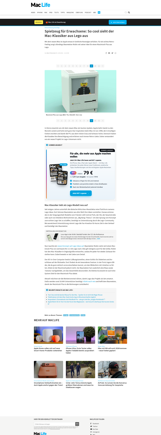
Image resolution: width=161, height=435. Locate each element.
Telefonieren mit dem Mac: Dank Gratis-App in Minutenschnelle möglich (72, 297)
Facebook (96, 423)
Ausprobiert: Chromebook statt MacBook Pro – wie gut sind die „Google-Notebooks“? (76, 299)
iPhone (40, 12)
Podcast (88, 12)
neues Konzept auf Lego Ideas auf (70, 246)
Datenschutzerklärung (55, 428)
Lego (66, 315)
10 (95, 66)
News (33, 12)
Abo (94, 12)
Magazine (70, 12)
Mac (45, 12)
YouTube (95, 429)
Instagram (96, 432)
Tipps (63, 12)
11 (99, 66)
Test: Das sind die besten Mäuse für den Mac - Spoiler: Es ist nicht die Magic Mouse (75, 295)
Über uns (79, 12)
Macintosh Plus (75, 315)
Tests (56, 12)
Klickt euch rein (89, 281)
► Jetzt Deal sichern (118, 22)
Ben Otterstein (51, 53)
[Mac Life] (56, 433)
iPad (50, 12)
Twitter (95, 426)
